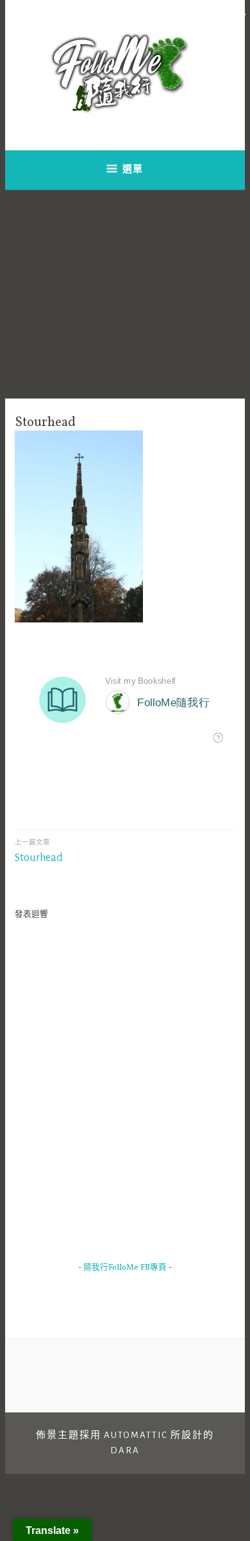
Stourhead (39, 851)
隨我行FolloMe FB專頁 (125, 1268)
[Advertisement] (125, 294)
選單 (132, 169)
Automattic (136, 1435)
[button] (240, 13)
